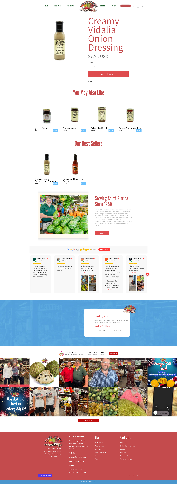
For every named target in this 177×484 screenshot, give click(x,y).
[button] (134, 6)
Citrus (97, 456)
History (122, 449)
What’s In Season (100, 452)
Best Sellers (99, 443)
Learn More (102, 233)
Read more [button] (84, 272)
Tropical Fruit (99, 446)
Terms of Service (126, 459)
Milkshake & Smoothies (128, 446)
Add (56, 130)
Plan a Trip (123, 443)
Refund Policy (125, 456)
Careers (123, 452)
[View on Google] (34, 259)
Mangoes (98, 449)
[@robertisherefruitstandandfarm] (61, 353)
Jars (96, 459)
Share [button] (91, 81)
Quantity (90, 62)
